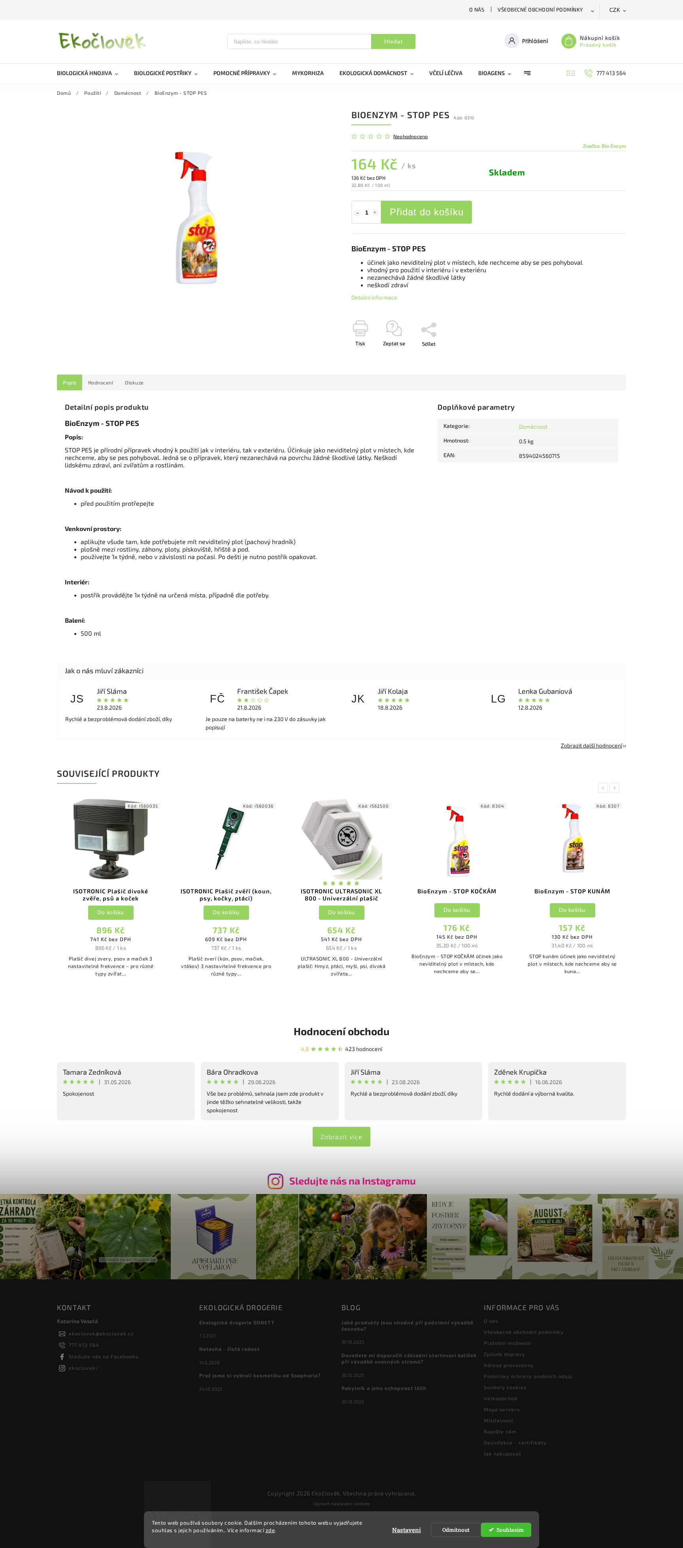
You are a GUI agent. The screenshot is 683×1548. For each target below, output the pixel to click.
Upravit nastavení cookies (341, 1503)
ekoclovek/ (84, 1368)
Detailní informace (374, 297)
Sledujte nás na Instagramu (352, 1180)
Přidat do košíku (427, 212)
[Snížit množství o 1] (357, 213)
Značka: (604, 146)
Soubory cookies (505, 1387)
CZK (615, 10)
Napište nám (500, 1431)
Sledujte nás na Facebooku (104, 1356)
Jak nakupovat (502, 1453)
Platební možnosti (507, 1343)
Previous (604, 788)
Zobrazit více (341, 1136)
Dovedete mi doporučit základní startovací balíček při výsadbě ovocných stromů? (409, 1358)
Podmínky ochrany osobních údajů (528, 1376)
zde (270, 1530)
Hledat (393, 41)
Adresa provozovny (509, 1365)
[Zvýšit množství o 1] (375, 213)
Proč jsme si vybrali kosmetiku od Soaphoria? (260, 1375)
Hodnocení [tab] (100, 382)
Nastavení (406, 1530)
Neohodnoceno (410, 136)
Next (615, 788)
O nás (477, 9)
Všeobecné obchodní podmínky (540, 9)
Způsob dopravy (504, 1354)
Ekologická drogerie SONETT (237, 1322)
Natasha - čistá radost (229, 1349)
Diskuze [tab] (134, 382)
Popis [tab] (69, 382)
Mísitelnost (498, 1420)
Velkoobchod (500, 1398)
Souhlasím (510, 1529)
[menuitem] (91, 73)
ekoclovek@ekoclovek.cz (101, 1333)
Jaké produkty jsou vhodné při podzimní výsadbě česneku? (408, 1325)
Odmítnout (456, 1529)
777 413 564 (84, 1345)
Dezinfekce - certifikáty (515, 1442)
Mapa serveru (502, 1409)
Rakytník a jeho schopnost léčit (384, 1388)
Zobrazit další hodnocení (591, 745)
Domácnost (533, 426)
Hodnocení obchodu (341, 1031)
